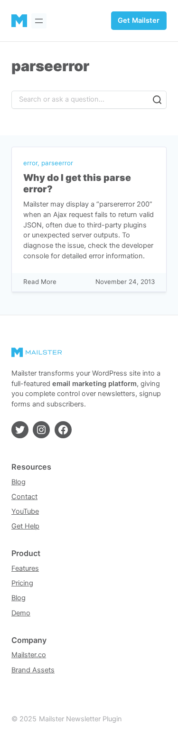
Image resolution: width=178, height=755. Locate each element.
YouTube (25, 511)
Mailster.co (28, 655)
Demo (20, 613)
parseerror (57, 163)
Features (25, 568)
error (30, 163)
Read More (39, 282)
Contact (24, 496)
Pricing (22, 583)
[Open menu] (39, 20)
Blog (18, 482)
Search (157, 99)
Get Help (25, 526)
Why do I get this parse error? (77, 183)
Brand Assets (33, 670)
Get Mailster (138, 20)
